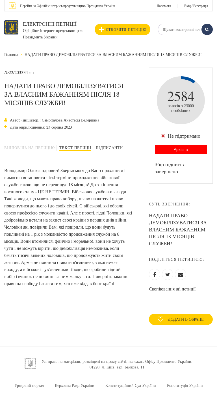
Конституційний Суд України (130, 385)
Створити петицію (126, 29)
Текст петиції (75, 147)
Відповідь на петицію (29, 147)
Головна (11, 54)
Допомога (164, 5)
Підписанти (109, 147)
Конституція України (185, 385)
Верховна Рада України (74, 385)
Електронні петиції (50, 23)
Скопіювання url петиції (172, 289)
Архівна (181, 149)
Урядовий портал (29, 385)
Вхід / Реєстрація (196, 5)
